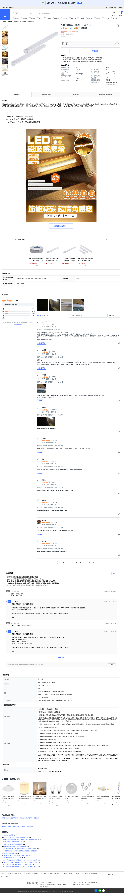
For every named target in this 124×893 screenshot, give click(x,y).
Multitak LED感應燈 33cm (9, 853)
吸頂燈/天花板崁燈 (13, 818)
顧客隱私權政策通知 (55, 873)
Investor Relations (12, 873)
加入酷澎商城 (94, 873)
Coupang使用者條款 (25, 873)
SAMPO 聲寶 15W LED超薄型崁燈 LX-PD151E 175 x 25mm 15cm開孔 (20, 862)
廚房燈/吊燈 (5, 818)
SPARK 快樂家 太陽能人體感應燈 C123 (12, 842)
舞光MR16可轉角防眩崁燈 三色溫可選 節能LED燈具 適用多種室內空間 (20, 839)
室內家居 (10, 21)
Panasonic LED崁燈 (8, 835)
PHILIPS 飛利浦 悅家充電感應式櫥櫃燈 (12, 844)
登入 (107, 7)
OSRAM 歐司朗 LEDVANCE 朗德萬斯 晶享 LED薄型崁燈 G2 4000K (19, 848)
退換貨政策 (35, 873)
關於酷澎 (3, 873)
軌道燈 (22, 818)
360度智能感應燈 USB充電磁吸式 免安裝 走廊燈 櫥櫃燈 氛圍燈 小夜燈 (20, 851)
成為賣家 (121, 7)
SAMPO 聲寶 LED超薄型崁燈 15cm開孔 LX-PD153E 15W (17, 864)
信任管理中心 (44, 873)
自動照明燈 (30, 826)
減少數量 (68, 50)
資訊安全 (71, 873)
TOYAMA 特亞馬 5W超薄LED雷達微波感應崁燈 (14, 846)
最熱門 (39, 316)
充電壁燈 (4, 826)
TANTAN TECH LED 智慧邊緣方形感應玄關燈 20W (15, 837)
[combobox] (113, 316)
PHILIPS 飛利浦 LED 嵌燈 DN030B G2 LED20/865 (15, 855)
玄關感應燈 (16, 826)
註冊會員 (111, 7)
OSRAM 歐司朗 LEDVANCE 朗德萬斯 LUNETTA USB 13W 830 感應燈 (20, 860)
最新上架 (45, 316)
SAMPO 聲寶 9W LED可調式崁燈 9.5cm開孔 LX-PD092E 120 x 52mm (20, 867)
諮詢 (114, 573)
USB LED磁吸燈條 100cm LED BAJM (12, 857)
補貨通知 (95, 51)
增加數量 (68, 52)
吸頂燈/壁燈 (23, 21)
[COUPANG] (32, 883)
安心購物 (64, 873)
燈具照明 (16, 21)
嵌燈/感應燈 (31, 21)
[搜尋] (108, 13)
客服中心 (116, 7)
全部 (31, 13)
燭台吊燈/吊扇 (29, 818)
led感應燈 (23, 826)
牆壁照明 (36, 818)
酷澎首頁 (4, 21)
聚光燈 (9, 826)
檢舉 (112, 664)
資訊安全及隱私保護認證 (82, 873)
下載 (80, 3)
